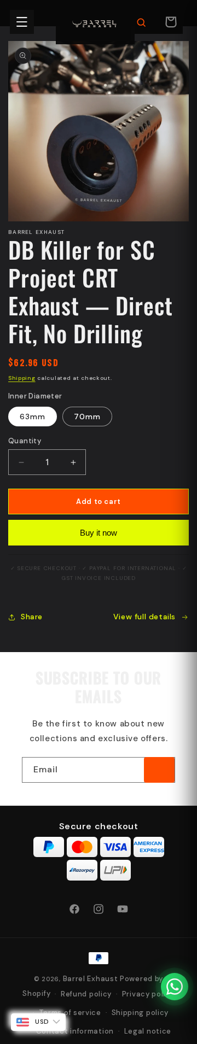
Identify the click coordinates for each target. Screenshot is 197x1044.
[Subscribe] (159, 770)
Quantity (24, 440)
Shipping (22, 378)
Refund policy (86, 994)
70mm (87, 416)
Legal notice (147, 1031)
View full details (144, 616)
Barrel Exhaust (90, 978)
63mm (32, 416)
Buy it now (98, 532)
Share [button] (32, 616)
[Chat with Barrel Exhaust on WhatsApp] (174, 986)
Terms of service (70, 1012)
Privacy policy (148, 994)
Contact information (75, 1031)
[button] (22, 22)
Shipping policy (140, 1012)
